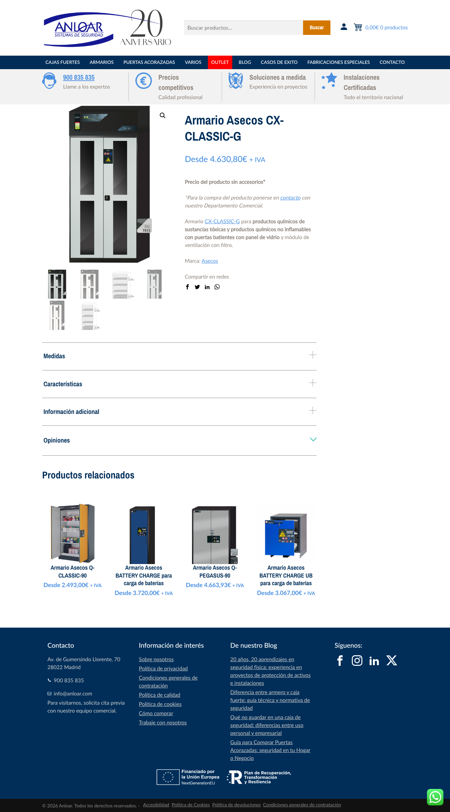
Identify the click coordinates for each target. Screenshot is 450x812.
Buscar (317, 27)
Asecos (210, 260)
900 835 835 (79, 77)
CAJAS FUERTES (62, 62)
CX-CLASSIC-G (222, 221)
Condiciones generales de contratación (302, 805)
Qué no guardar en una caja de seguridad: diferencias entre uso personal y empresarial (266, 725)
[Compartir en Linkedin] (207, 287)
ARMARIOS (102, 62)
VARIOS (193, 62)
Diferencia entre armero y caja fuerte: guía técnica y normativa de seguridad (270, 700)
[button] (163, 116)
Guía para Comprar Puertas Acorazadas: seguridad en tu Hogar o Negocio (270, 750)
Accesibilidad (156, 805)
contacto (290, 197)
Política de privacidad (163, 668)
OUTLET (220, 62)
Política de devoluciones (236, 805)
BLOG (245, 62)
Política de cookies (160, 704)
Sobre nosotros (156, 659)
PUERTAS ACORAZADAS (149, 62)
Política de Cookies (191, 805)
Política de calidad (160, 694)
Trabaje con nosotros (163, 722)
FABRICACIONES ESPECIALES (338, 62)
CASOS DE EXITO (279, 62)
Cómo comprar (156, 713)
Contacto (392, 62)
